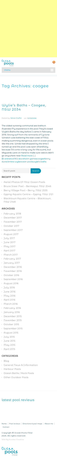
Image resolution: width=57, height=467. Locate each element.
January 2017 (12, 263)
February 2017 (12, 258)
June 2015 (9, 341)
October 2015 (11, 324)
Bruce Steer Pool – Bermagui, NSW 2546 (27, 186)
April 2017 (9, 250)
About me (49, 424)
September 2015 (13, 328)
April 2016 (9, 300)
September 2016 (13, 279)
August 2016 (11, 283)
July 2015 (9, 337)
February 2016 (12, 308)
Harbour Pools (12, 369)
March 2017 (11, 254)
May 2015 (9, 345)
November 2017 (13, 222)
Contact (6, 427)
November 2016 (13, 271)
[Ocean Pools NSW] (8, 62)
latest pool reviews (18, 400)
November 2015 (13, 320)
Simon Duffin (16, 118)
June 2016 (9, 291)
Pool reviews (14, 424)
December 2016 (13, 267)
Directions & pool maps (32, 424)
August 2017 (11, 234)
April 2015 (9, 349)
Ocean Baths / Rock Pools (19, 373)
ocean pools (26, 161)
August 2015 (11, 332)
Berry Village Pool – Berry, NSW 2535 (26, 190)
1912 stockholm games (25, 158)
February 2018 (12, 213)
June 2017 (10, 242)
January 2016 (12, 312)
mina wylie (14, 161)
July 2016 (9, 287)
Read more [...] (28, 155)
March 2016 (11, 304)
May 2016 (9, 296)
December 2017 (13, 217)
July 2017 (9, 238)
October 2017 (11, 226)
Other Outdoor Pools (16, 377)
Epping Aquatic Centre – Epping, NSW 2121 (28, 194)
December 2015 (13, 316)
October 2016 (11, 275)
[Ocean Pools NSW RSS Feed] (53, 62)
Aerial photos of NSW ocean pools (24, 182)
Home (4, 424)
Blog (6, 361)
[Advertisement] (28, 28)
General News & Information (21, 365)
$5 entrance (8, 158)
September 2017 (13, 230)
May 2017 (10, 246)
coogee (40, 158)
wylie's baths (39, 161)
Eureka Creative (16, 439)
